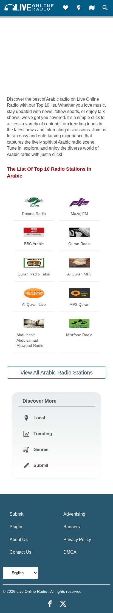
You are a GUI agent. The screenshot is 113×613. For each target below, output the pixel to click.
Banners (71, 526)
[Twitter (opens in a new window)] (63, 603)
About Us (19, 539)
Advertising (74, 514)
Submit (16, 514)
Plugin (16, 526)
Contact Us (20, 552)
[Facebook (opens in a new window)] (49, 603)
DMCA (70, 552)
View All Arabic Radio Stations (56, 373)
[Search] (105, 8)
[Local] (78, 8)
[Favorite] (65, 8)
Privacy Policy (77, 539)
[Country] (91, 8)
